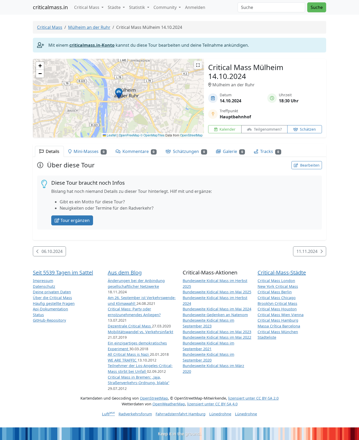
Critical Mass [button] (87, 7)
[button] (118, 93)
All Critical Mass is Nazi (129, 354)
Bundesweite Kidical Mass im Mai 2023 (217, 331)
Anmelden (195, 7)
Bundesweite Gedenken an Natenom (215, 314)
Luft (108, 413)
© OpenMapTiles (152, 135)
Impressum (43, 280)
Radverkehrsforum (135, 413)
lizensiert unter (253, 398)
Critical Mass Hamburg (278, 320)
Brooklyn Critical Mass (277, 303)
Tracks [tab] (269, 151)
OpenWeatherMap (168, 403)
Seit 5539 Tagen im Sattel (63, 272)
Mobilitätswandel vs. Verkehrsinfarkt (140, 331)
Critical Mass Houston (277, 308)
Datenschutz (44, 286)
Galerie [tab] (232, 151)
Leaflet (111, 135)
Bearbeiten (309, 165)
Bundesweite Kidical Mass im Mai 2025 (217, 291)
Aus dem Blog (125, 272)
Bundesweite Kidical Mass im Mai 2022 (217, 337)
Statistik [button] (137, 7)
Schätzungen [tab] (188, 151)
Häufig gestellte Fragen (54, 303)
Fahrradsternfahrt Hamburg (181, 413)
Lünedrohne (220, 413)
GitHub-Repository (49, 320)
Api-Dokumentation (50, 308)
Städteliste (267, 337)
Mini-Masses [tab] (89, 151)
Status (38, 314)
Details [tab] (52, 151)
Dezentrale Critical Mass (130, 326)
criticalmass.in (50, 7)
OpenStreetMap (191, 135)
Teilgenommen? (267, 129)
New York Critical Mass (278, 286)
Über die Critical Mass (52, 297)
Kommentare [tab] (138, 151)
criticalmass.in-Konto (92, 45)
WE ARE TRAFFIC (122, 360)
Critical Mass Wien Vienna (281, 314)
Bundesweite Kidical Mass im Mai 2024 (217, 308)
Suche (317, 7)
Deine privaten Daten (52, 291)
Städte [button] (115, 7)
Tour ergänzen (75, 220)
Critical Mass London (276, 280)
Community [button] (165, 7)
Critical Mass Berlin (275, 291)
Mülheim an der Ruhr (89, 27)
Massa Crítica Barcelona (279, 326)
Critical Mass (49, 27)
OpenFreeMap (129, 135)
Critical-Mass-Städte (282, 272)
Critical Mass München (278, 331)
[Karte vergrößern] (198, 65)
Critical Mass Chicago (277, 297)
